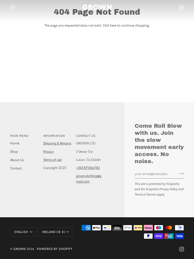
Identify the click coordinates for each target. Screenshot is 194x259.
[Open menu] (17, 7)
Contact (16, 168)
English (21, 232)
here (113, 25)
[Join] (177, 174)
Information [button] (54, 136)
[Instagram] (181, 249)
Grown (19, 249)
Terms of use (52, 160)
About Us (17, 160)
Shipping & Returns (57, 143)
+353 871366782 (88, 168)
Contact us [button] (85, 136)
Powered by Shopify (54, 249)
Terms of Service (145, 194)
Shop (14, 151)
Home (14, 143)
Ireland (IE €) (53, 232)
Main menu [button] (19, 136)
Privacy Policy (168, 189)
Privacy (48, 151)
